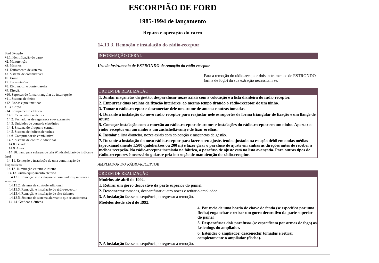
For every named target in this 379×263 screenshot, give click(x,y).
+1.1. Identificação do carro (24, 57)
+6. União (11, 78)
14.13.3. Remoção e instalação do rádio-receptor (43, 189)
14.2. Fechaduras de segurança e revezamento (38, 119)
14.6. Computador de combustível (30, 136)
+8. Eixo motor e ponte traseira (26, 86)
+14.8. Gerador (17, 144)
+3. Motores (13, 66)
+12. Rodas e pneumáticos (23, 103)
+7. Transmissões (16, 82)
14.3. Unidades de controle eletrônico (33, 123)
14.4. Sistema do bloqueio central (30, 127)
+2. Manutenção (16, 61)
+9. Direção (13, 90)
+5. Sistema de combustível (24, 74)
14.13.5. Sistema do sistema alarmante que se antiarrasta (48, 198)
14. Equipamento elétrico (24, 111)
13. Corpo (14, 107)
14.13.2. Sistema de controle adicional (36, 185)
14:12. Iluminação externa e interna (31, 169)
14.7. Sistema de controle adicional (31, 140)
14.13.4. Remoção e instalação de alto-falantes (41, 193)
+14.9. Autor (15, 148)
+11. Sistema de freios (20, 99)
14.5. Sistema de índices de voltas (30, 132)
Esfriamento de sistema (26, 70)
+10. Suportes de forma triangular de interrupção (38, 94)
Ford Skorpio (14, 53)
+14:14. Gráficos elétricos (25, 202)
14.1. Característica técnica (26, 115)
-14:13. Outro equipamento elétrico (31, 173)
